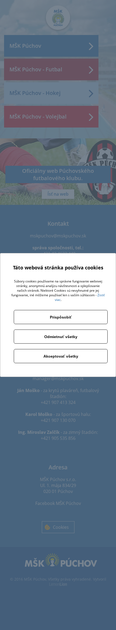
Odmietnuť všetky (60, 337)
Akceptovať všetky (60, 356)
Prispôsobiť (61, 317)
